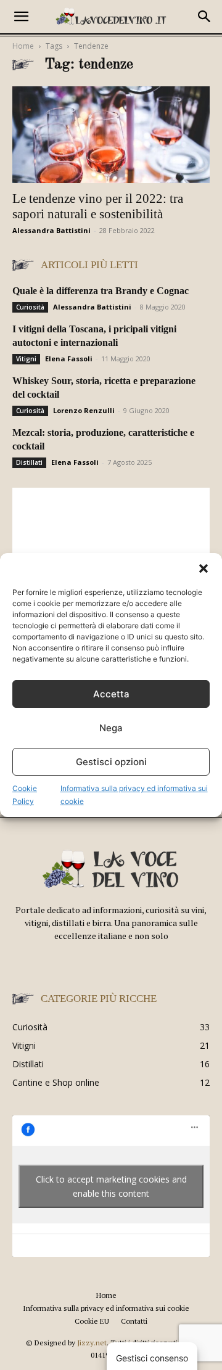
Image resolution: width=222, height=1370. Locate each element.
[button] (203, 568)
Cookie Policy (24, 795)
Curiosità (30, 307)
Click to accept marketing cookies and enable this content (111, 1186)
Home (23, 46)
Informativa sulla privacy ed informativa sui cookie (134, 795)
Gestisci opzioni (111, 762)
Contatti (134, 1321)
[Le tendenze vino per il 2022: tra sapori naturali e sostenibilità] (111, 134)
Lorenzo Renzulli (84, 410)
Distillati (29, 462)
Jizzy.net (92, 1342)
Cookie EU (92, 1321)
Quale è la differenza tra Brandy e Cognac (100, 290)
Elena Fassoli (68, 358)
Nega (111, 728)
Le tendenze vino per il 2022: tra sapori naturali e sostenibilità (97, 206)
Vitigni (26, 359)
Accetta (111, 694)
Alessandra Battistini (51, 230)
